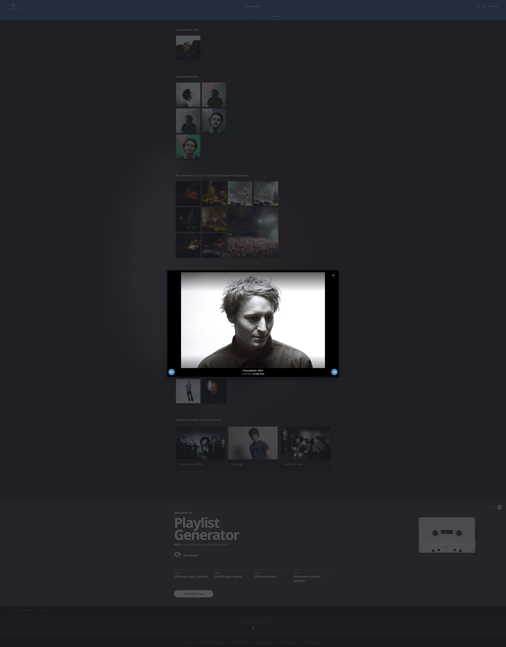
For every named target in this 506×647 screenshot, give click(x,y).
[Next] (334, 372)
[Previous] (171, 372)
